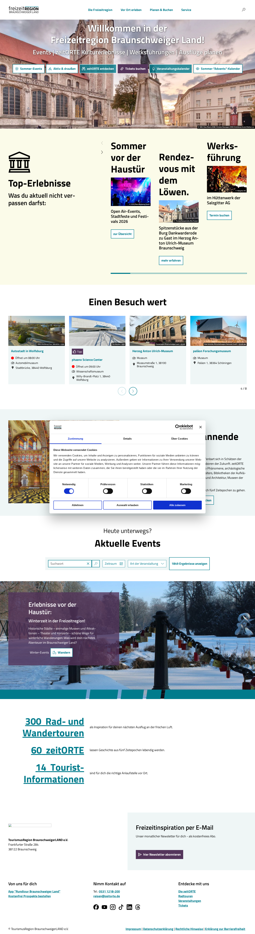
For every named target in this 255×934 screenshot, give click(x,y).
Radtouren (185, 896)
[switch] (108, 491)
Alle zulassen (177, 505)
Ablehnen (77, 505)
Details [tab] (127, 438)
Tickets (183, 905)
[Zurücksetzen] (88, 563)
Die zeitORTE (187, 891)
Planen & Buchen (161, 9)
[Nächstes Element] (102, 152)
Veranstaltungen (189, 900)
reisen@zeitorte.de (106, 896)
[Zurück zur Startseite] (23, 10)
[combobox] (74, 563)
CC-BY (183, 344)
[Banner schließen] (200, 427)
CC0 (62, 344)
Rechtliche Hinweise (189, 929)
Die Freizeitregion (100, 9)
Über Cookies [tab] (179, 438)
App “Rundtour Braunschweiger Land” (34, 891)
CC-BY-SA (242, 344)
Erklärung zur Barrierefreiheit (225, 929)
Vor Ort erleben (131, 9)
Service (186, 9)
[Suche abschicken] (96, 563)
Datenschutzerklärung (158, 929)
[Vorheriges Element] (102, 143)
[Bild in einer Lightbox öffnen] (131, 192)
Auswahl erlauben (127, 505)
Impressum (133, 929)
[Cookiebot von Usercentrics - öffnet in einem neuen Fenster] (178, 427)
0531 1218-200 (109, 891)
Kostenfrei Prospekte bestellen (29, 896)
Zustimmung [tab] (75, 438)
